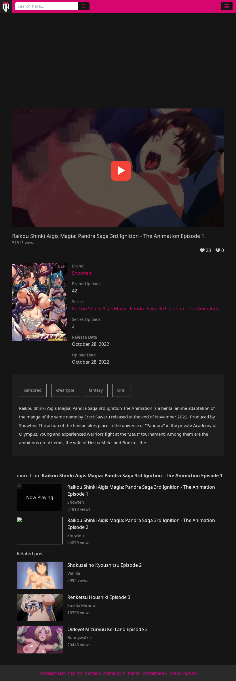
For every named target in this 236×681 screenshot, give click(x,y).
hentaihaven (155, 673)
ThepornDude (183, 673)
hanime (75, 673)
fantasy (96, 390)
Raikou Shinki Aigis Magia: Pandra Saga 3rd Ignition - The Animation (146, 308)
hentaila (93, 673)
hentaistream (53, 673)
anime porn (114, 673)
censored (33, 390)
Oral (121, 390)
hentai (134, 673)
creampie (65, 390)
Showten (81, 273)
